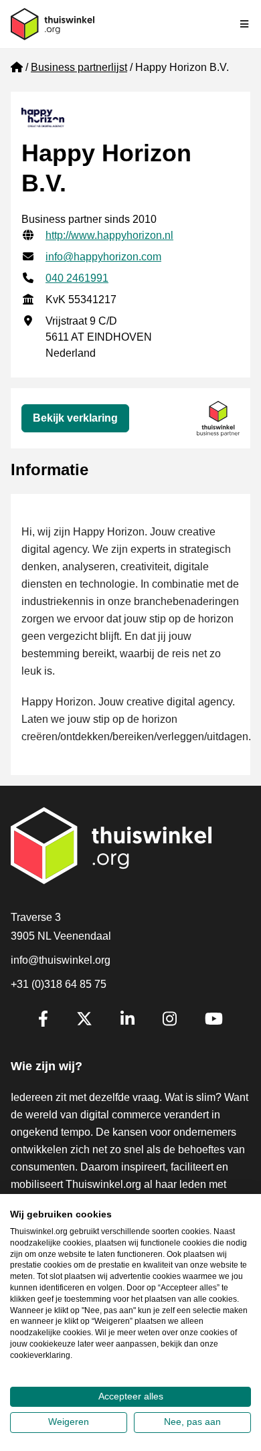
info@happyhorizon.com (103, 256)
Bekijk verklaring (75, 418)
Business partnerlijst (79, 67)
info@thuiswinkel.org (60, 960)
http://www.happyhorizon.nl (109, 235)
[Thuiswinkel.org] (52, 24)
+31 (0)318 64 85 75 (58, 984)
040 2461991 (77, 278)
